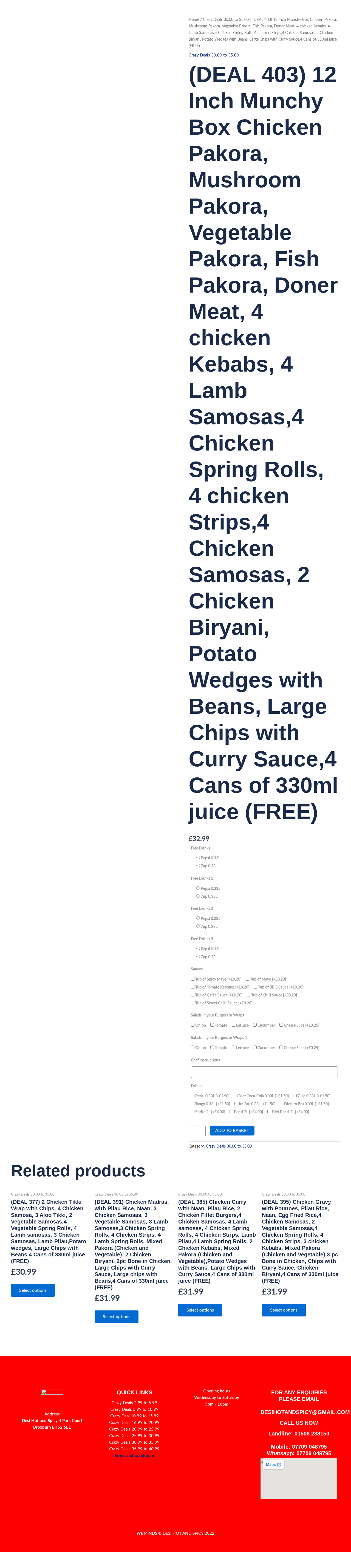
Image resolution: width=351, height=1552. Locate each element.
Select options (33, 1290)
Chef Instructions (205, 1060)
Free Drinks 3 (202, 939)
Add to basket (232, 1130)
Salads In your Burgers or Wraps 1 (219, 1038)
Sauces (197, 969)
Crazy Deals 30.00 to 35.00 (226, 20)
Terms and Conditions (134, 1456)
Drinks (196, 1086)
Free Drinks (200, 848)
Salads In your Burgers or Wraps (217, 1015)
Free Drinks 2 (202, 909)
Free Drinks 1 (202, 878)
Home (194, 20)
